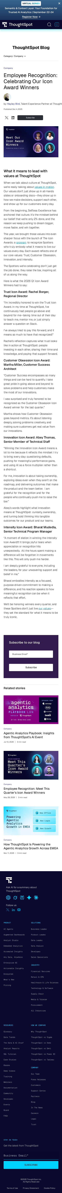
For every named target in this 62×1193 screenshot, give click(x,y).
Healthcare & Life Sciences (44, 982)
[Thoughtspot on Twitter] (7, 909)
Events (7, 1104)
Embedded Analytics (13, 946)
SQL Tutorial (10, 1054)
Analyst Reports (11, 1048)
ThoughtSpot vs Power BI (43, 1054)
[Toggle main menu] (57, 24)
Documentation (10, 1088)
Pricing (7, 985)
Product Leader (38, 935)
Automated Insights (13, 951)
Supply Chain (37, 994)
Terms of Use (12, 1188)
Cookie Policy (49, 1188)
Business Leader (39, 929)
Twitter (7, 117)
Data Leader (37, 940)
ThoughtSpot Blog (31, 47)
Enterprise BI (10, 963)
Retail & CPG (37, 977)
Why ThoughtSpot (39, 1031)
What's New (9, 979)
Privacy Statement (31, 1188)
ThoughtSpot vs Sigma (41, 1037)
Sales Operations (39, 957)
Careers (34, 1113)
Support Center (38, 1091)
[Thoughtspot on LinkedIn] (13, 909)
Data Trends (9, 1037)
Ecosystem (8, 974)
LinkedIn (13, 117)
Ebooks (7, 1065)
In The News (37, 1107)
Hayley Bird (13, 103)
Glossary (8, 1031)
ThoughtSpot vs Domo (41, 1043)
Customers (35, 1085)
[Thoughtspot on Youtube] (19, 909)
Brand (6, 1110)
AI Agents (8, 929)
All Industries (38, 1010)
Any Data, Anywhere (13, 957)
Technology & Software (42, 988)
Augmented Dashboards (14, 935)
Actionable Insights (14, 968)
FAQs (6, 1116)
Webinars (8, 1082)
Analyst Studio (11, 940)
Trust (33, 1124)
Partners (35, 1096)
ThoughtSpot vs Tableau (42, 1059)
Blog (33, 1102)
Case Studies (10, 1059)
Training (8, 1076)
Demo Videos (9, 1071)
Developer (35, 951)
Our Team (35, 1074)
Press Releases (38, 1079)
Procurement (37, 1005)
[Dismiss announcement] (59, 3)
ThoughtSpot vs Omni (41, 1048)
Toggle (49, 24)
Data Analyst (37, 946)
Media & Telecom (39, 999)
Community (8, 1093)
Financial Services (40, 971)
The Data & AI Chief (14, 1043)
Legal (33, 1119)
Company (8, 68)
